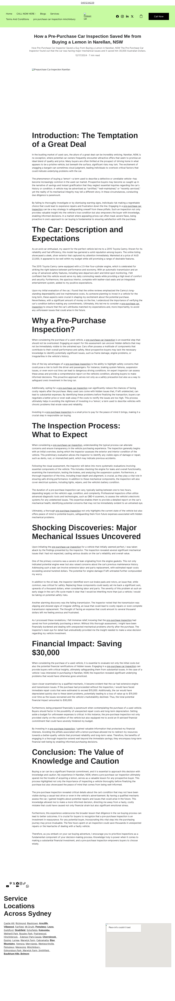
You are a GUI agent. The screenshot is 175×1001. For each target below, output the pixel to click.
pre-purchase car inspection (100, 339)
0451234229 (87, 2)
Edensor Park (27, 936)
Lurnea (15, 940)
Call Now (159, 16)
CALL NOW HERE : (26, 13)
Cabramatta (42, 940)
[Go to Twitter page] (132, 16)
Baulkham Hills (11, 954)
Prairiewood (40, 933)
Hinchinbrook (11, 936)
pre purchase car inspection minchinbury (54, 19)
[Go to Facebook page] (118, 16)
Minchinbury (33, 947)
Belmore (25, 954)
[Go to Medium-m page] (19, 886)
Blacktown (32, 923)
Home (9, 13)
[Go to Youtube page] (9, 886)
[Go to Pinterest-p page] (10, 883)
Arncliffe (43, 923)
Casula (37, 936)
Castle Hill (9, 923)
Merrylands (31, 943)
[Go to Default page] (24, 883)
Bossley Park (26, 933)
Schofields (32, 930)
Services (54, 13)
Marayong (20, 947)
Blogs (43, 13)
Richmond (21, 923)
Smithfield (44, 950)
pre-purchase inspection (78, 364)
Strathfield (20, 930)
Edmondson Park (12, 950)
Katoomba (44, 930)
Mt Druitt (29, 926)
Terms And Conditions (17, 19)
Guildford (9, 930)
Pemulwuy (40, 927)
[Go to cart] (141, 16)
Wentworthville (46, 943)
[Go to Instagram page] (123, 16)
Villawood (9, 927)
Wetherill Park (11, 933)
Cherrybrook (49, 937)
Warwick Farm (28, 940)
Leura (50, 927)
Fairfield (19, 926)
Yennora (20, 943)
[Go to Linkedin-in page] (128, 16)
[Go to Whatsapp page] (27, 886)
